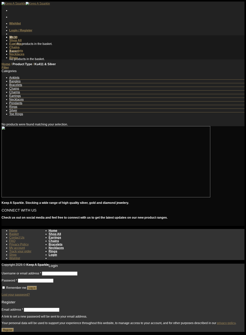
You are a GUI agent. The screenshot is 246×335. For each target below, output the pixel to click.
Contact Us (16, 237)
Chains (14, 47)
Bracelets (16, 50)
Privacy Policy (19, 244)
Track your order (20, 251)
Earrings (15, 43)
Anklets (14, 77)
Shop (13, 254)
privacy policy (226, 323)
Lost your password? (16, 294)
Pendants (15, 103)
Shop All (15, 40)
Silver (13, 110)
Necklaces (16, 54)
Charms (14, 92)
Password (9, 280)
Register (7, 329)
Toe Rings (16, 114)
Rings (13, 57)
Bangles (15, 81)
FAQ (12, 241)
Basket (14, 234)
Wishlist (14, 258)
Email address (12, 309)
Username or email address (21, 273)
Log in (32, 287)
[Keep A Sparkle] (26, 3)
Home (13, 37)
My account (17, 247)
